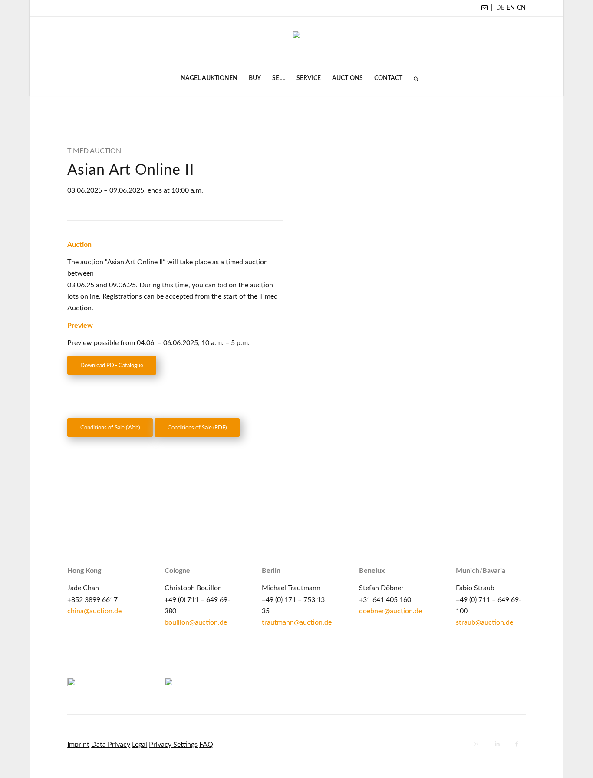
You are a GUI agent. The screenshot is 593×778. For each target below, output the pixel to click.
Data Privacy (110, 744)
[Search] (413, 78)
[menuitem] (209, 78)
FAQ (206, 744)
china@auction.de (94, 611)
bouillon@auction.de (196, 622)
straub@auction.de (484, 622)
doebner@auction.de (390, 611)
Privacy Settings (173, 744)
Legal (139, 744)
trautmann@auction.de (297, 622)
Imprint (78, 744)
